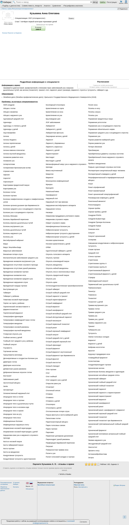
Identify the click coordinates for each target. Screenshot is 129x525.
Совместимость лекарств (32, 6)
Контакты (16, 487)
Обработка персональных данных (4, 488)
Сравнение (56, 6)
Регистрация (112, 2)
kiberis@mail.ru (83, 487)
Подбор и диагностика (11, 6)
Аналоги (47, 6)
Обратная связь (79, 485)
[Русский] (31, 483)
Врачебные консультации (46, 485)
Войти (102, 2)
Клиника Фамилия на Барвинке (12, 33)
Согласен (83, 522)
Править (71, 18)
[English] (27, 483)
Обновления (30, 489)
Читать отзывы (65, 474)
